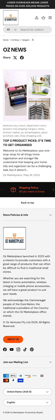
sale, (17, 135)
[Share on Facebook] (21, 57)
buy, (16, 125)
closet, (23, 125)
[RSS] (32, 40)
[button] (43, 17)
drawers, (8, 128)
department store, (36, 125)
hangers (25, 40)
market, (16, 132)
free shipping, (20, 128)
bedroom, (8, 125)
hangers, (33, 128)
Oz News (15, 40)
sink (39, 135)
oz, (23, 132)
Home (5, 40)
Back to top (27, 202)
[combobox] (27, 29)
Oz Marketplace (17, 412)
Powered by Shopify (34, 412)
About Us (13, 339)
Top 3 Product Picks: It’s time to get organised (27, 143)
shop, (23, 135)
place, (44, 132)
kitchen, (7, 132)
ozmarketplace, (33, 132)
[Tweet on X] (15, 57)
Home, (41, 128)
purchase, (8, 135)
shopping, (31, 135)
